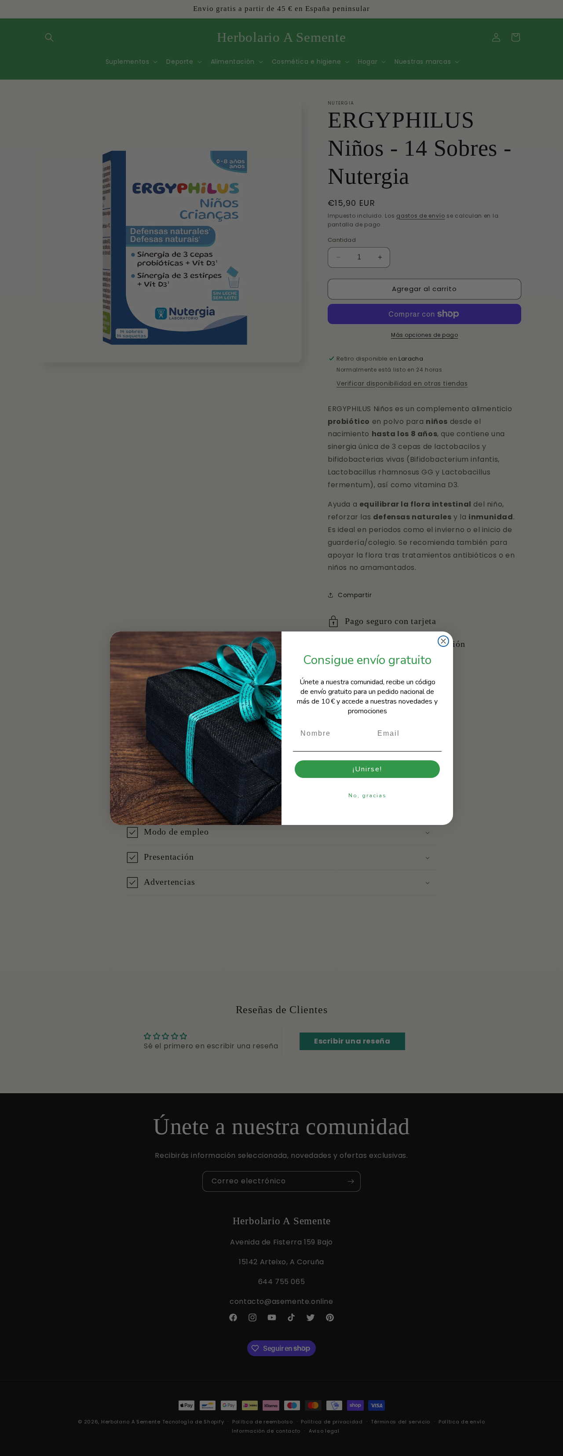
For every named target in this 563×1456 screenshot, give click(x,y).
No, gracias (367, 795)
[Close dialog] (443, 641)
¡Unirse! (367, 769)
